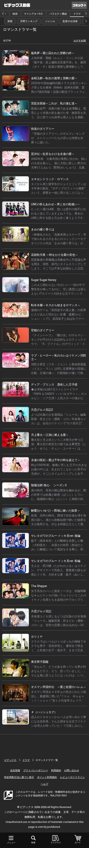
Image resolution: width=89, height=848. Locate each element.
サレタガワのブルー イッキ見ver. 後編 (55, 535)
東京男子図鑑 (39, 661)
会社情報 (15, 770)
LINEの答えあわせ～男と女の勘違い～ (55, 204)
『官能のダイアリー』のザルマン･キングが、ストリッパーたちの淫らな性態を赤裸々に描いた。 (58, 138)
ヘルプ (44, 784)
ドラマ (77, 13)
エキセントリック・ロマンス (50, 179)
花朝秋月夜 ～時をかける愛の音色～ (54, 254)
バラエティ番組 (58, 13)
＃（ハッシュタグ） (44, 712)
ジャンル (50, 21)
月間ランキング (28, 21)
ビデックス (10, 760)
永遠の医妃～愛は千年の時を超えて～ (55, 460)
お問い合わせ (71, 770)
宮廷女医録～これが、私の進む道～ (54, 103)
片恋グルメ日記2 (42, 409)
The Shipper (39, 586)
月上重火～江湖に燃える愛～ (50, 434)
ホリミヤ (37, 636)
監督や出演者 (70, 21)
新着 (9, 21)
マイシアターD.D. (33, 13)
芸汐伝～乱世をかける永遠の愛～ (53, 154)
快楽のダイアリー (42, 128)
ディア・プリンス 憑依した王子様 (54, 384)
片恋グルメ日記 (41, 611)
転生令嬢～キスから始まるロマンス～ (55, 305)
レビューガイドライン (72, 777)
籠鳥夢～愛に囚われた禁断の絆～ (53, 53)
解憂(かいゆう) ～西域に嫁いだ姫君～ (55, 510)
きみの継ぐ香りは (42, 229)
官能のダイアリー (42, 330)
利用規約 (56, 770)
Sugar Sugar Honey (43, 280)
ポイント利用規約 (47, 777)
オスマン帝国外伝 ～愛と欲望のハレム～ (58, 687)
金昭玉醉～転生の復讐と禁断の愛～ (54, 78)
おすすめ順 (79, 40)
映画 (15, 13)
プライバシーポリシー (35, 770)
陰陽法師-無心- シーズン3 (49, 485)
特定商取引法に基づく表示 (19, 777)
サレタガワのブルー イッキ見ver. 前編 (55, 561)
